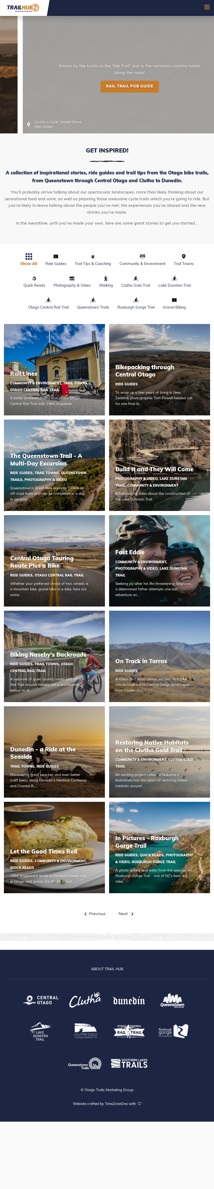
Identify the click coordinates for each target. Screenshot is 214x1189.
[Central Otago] (40, 999)
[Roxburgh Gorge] (173, 1030)
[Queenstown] (173, 999)
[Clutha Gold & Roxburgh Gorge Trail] (85, 1030)
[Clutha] (85, 999)
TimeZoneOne (117, 1104)
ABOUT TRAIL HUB (107, 969)
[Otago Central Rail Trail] (129, 1030)
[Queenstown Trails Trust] (85, 1062)
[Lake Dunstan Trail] (40, 1030)
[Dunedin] (129, 999)
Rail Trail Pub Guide (106, 118)
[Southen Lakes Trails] (129, 1062)
